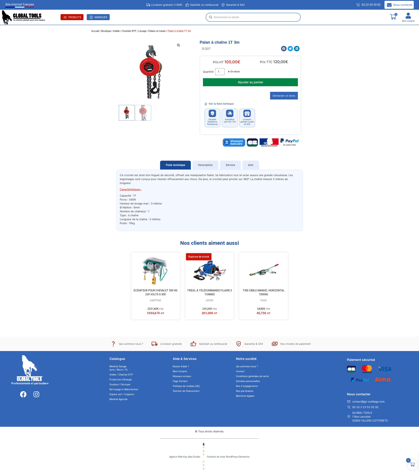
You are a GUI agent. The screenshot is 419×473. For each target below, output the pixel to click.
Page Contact (180, 381)
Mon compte (408, 21)
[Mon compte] (408, 16)
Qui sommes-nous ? (247, 366)
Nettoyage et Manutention (123, 389)
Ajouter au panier (250, 82)
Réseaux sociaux (182, 376)
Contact (240, 371)
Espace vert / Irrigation (121, 394)
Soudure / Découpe (119, 384)
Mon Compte (180, 371)
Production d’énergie (120, 379)
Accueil (95, 31)
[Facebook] (23, 394)
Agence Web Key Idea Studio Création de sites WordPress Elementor (209, 456)
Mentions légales (245, 396)
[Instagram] (36, 394)
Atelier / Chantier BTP (124, 31)
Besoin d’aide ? (181, 366)
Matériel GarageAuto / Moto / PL (118, 368)
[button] (179, 45)
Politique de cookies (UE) (186, 386)
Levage (142, 31)
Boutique (106, 31)
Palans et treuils (157, 31)
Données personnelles (248, 381)
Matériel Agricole (118, 399)
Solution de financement (186, 391)
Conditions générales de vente (252, 376)
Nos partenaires (244, 391)
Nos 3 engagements (247, 386)
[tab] (175, 165)
